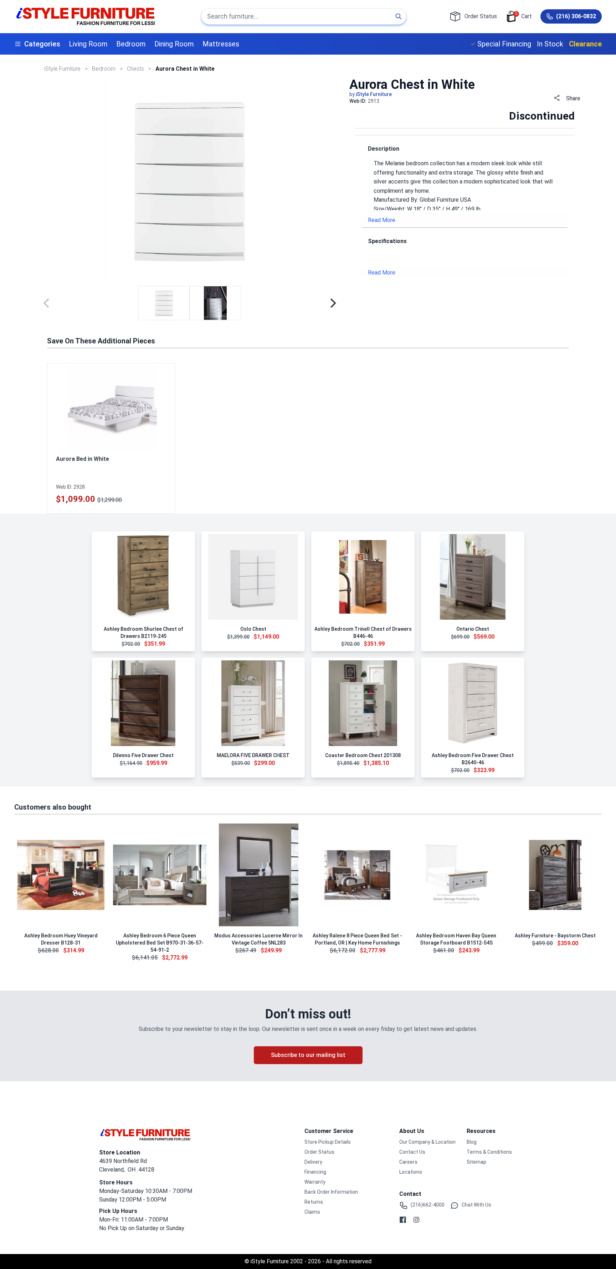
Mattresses (220, 44)
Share (573, 98)
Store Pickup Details (327, 1142)
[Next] (332, 303)
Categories (42, 44)
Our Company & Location (427, 1142)
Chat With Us (476, 1205)
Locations (410, 1172)
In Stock (550, 44)
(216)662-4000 (428, 1205)
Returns (313, 1202)
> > (104, 68)
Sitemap (476, 1162)
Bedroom (131, 44)
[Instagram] (416, 1219)
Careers (408, 1162)
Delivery (313, 1162)
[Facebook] (402, 1219)
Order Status (319, 1152)
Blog (472, 1142)
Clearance (585, 44)
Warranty (314, 1182)
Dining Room (174, 44)
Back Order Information (331, 1192)
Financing (315, 1172)
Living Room (88, 44)
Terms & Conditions (489, 1152)
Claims (312, 1212)
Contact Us (412, 1152)
